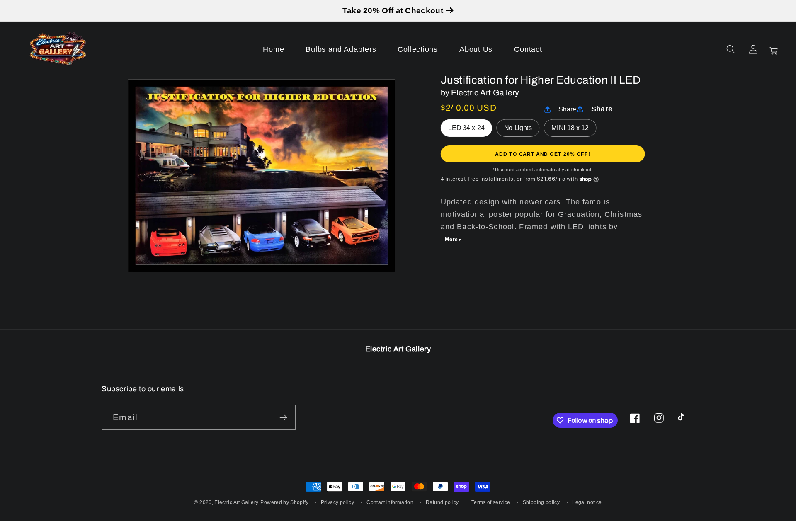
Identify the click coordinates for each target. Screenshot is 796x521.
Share (567, 109)
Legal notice (587, 502)
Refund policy (442, 502)
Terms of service (490, 502)
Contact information (389, 502)
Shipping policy (541, 502)
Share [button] (602, 109)
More (451, 239)
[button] (731, 49)
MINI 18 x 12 (570, 128)
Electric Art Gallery (236, 502)
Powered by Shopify (284, 502)
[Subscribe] (283, 417)
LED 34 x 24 (466, 128)
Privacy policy (337, 502)
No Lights (518, 128)
